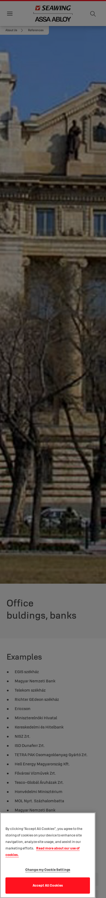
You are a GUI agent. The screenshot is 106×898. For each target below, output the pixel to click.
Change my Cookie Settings (47, 869)
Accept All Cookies (48, 885)
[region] (47, 855)
